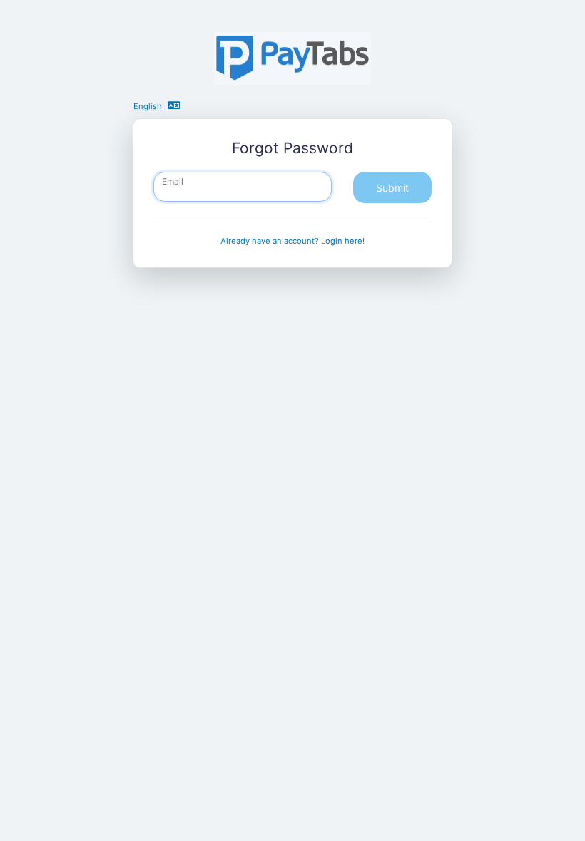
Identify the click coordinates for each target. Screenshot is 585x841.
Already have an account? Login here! (292, 241)
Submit (392, 188)
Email (172, 181)
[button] (176, 105)
